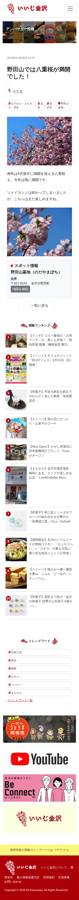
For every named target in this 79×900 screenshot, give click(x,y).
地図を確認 (20, 289)
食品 (13, 660)
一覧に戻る (39, 305)
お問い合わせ (13, 881)
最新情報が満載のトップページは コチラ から (39, 850)
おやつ (15, 676)
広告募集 (64, 877)
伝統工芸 (16, 652)
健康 (13, 668)
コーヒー (16, 684)
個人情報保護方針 (28, 877)
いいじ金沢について (54, 867)
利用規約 (49, 877)
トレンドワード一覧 (20, 700)
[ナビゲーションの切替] (70, 8)
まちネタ (16, 692)
